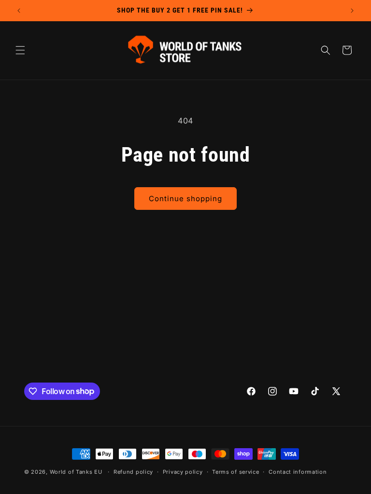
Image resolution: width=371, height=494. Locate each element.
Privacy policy (183, 471)
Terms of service (235, 471)
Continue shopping (185, 198)
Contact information (298, 471)
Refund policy (133, 471)
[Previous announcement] (18, 10)
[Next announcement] (352, 10)
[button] (20, 50)
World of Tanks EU (76, 471)
